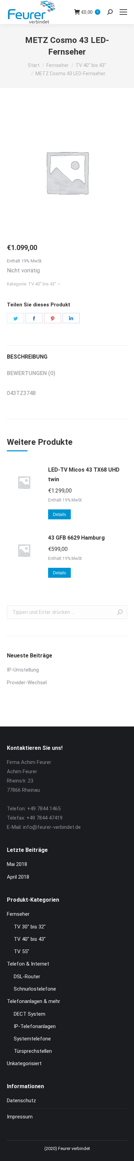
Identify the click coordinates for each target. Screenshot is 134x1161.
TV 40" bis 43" (42, 283)
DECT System (29, 1014)
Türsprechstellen (33, 1051)
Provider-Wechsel (27, 682)
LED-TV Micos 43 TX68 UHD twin (84, 474)
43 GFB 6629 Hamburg (76, 537)
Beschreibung (27, 356)
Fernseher (18, 914)
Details (59, 514)
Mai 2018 (17, 864)
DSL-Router (27, 976)
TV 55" (21, 951)
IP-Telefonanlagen (35, 1026)
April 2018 (18, 877)
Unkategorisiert (24, 1063)
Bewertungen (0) (31, 373)
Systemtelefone (32, 1039)
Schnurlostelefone (35, 989)
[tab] (67, 353)
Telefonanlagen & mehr (33, 1001)
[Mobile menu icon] (123, 12)
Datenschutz (21, 1100)
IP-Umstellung (23, 670)
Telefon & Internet (28, 964)
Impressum (20, 1117)
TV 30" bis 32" (30, 927)
